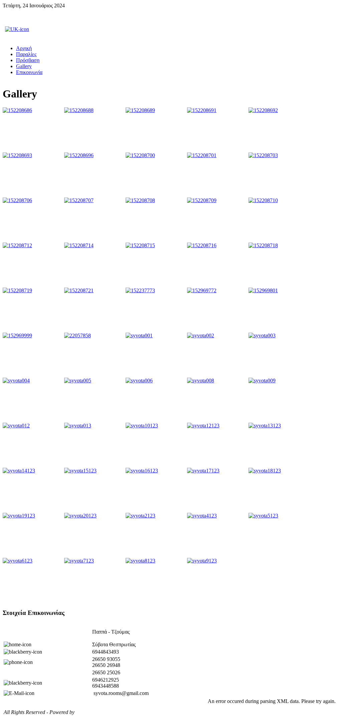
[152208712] (33, 265)
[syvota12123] (217, 445)
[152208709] (217, 220)
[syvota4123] (217, 535)
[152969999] (33, 355)
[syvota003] (278, 355)
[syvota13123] (278, 445)
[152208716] (217, 265)
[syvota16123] (156, 490)
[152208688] (94, 129)
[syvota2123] (156, 535)
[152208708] (156, 220)
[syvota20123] (94, 535)
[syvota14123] (33, 490)
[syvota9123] (217, 580)
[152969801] (278, 310)
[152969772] (217, 310)
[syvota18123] (278, 490)
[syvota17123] (217, 490)
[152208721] (94, 310)
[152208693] (33, 175)
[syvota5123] (278, 535)
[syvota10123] (156, 445)
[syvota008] (217, 400)
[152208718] (278, 265)
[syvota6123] (33, 580)
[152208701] (217, 175)
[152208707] (94, 220)
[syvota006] (156, 400)
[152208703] (278, 175)
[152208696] (94, 175)
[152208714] (94, 265)
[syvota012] (33, 445)
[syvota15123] (94, 490)
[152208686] (33, 129)
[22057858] (94, 355)
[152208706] (33, 220)
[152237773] (156, 310)
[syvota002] (217, 355)
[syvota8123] (156, 580)
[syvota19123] (33, 535)
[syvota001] (156, 355)
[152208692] (278, 129)
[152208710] (278, 220)
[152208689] (156, 129)
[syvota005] (94, 400)
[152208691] (217, 129)
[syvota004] (33, 400)
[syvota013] (94, 445)
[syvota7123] (94, 580)
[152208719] (33, 310)
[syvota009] (278, 400)
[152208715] (156, 265)
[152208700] (156, 175)
